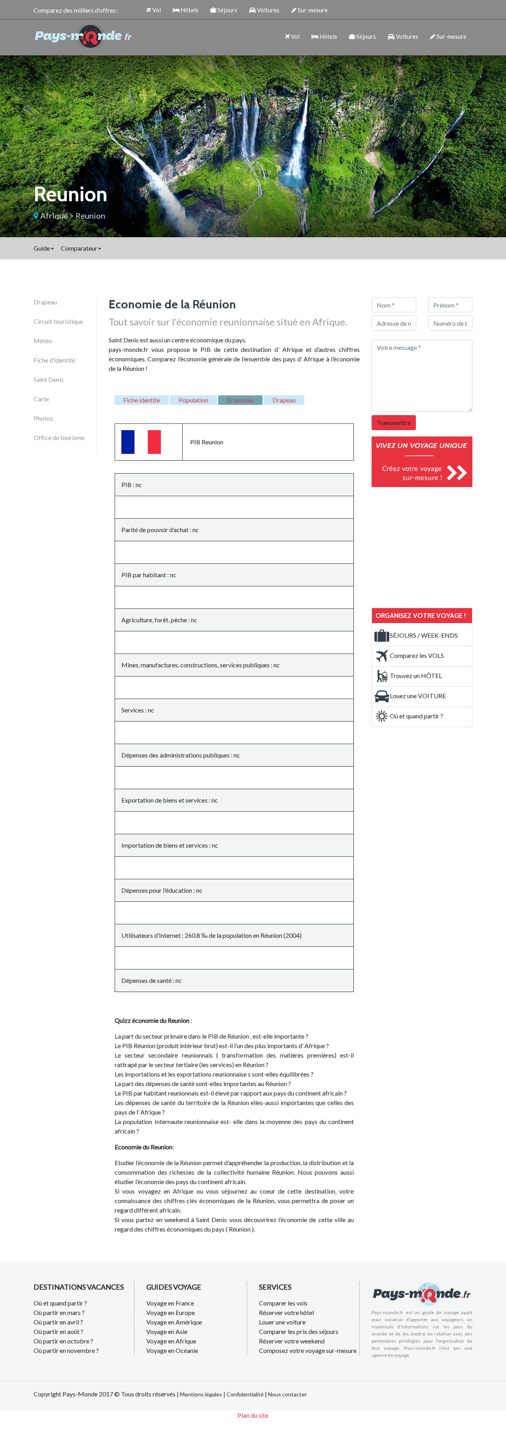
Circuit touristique (58, 321)
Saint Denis (49, 379)
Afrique (54, 215)
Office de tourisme (59, 437)
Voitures (267, 9)
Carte (41, 398)
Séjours (226, 9)
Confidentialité (245, 1394)
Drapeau (45, 302)
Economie (240, 400)
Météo (43, 340)
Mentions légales (201, 1394)
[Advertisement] (431, 546)
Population (193, 400)
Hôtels (188, 9)
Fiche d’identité (54, 360)
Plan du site (253, 1415)
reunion (90, 215)
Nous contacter (287, 1394)
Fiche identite (141, 400)
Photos (43, 418)
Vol (156, 9)
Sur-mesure (312, 9)
